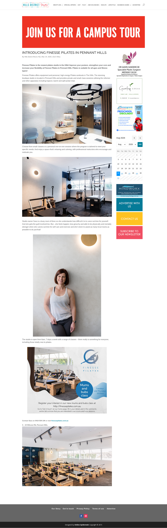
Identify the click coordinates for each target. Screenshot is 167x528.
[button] (67, 425)
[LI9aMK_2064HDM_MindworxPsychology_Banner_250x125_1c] (129, 196)
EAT (79, 5)
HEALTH (103, 5)
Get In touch (68, 509)
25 (122, 173)
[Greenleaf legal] (129, 104)
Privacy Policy (83, 509)
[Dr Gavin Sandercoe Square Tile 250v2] (129, 77)
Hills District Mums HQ (32, 57)
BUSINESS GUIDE (123, 5)
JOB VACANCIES (93, 5)
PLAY (84, 5)
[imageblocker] (129, 211)
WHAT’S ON (57, 5)
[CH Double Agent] (83, 47)
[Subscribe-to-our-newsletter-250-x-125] (129, 238)
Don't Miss (56, 57)
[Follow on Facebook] (81, 516)
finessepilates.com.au (59, 421)
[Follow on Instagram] (86, 516)
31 (118, 178)
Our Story (56, 509)
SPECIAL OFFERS (70, 5)
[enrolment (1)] (129, 131)
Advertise (111, 509)
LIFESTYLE (112, 5)
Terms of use (98, 509)
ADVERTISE (136, 5)
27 (129, 173)
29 (137, 173)
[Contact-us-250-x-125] (129, 224)
